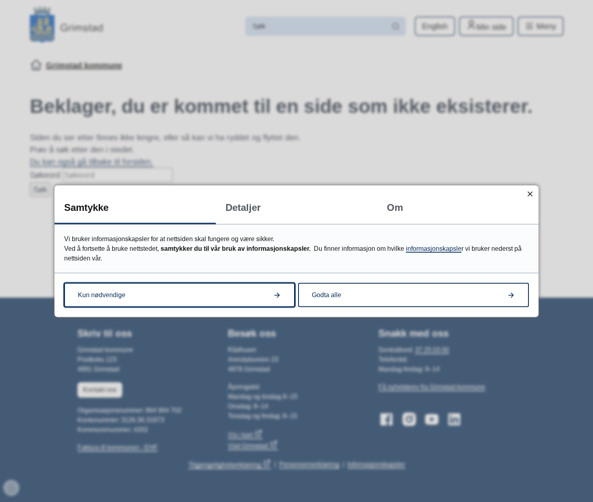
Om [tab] (395, 207)
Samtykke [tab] (86, 207)
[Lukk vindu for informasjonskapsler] (529, 193)
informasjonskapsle (433, 248)
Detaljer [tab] (243, 207)
